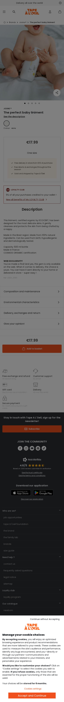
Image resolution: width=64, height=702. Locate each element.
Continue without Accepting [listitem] (45, 619)
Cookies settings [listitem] (32, 688)
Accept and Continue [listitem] (32, 695)
